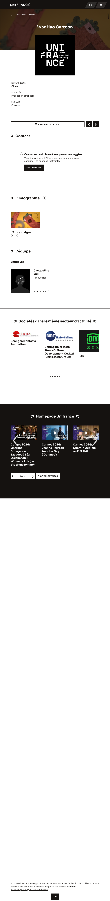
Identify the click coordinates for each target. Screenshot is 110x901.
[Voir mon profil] (101, 5)
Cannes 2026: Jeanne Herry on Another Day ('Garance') (53, 449)
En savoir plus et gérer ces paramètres (29, 889)
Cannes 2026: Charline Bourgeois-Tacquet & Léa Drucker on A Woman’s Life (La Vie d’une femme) (23, 454)
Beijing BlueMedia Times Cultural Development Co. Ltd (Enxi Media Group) (59, 352)
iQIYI (82, 356)
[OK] (55, 896)
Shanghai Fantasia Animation (23, 342)
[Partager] (89, 124)
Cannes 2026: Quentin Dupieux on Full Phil (84, 448)
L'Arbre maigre (21, 232)
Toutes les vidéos (48, 476)
